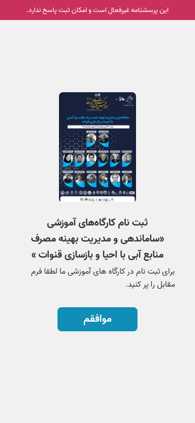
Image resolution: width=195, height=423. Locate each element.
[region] (97, 175)
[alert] (97, 10)
